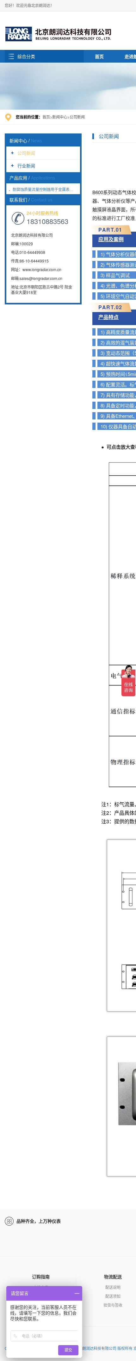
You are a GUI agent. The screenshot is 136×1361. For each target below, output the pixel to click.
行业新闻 (26, 165)
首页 (99, 56)
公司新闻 (26, 153)
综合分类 (26, 56)
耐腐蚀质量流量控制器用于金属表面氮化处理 (51, 189)
